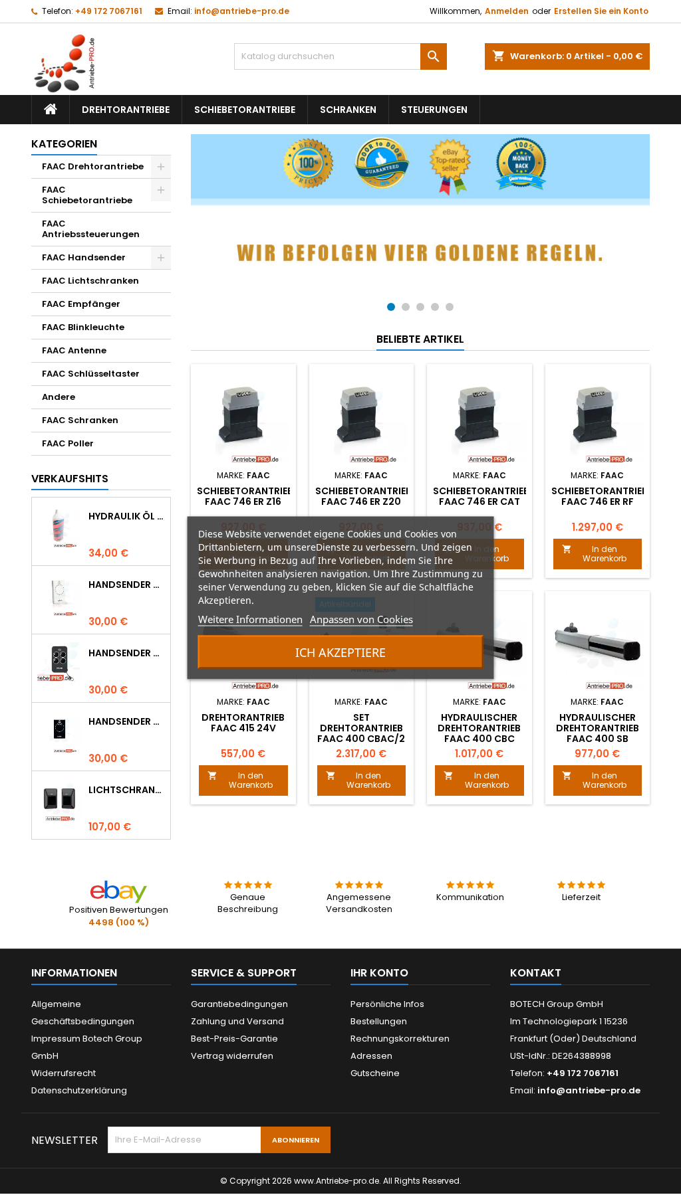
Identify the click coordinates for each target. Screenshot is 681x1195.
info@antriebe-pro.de (241, 11)
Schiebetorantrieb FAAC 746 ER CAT (481, 496)
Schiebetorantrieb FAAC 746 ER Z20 (363, 496)
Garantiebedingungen (239, 1004)
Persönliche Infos (387, 1004)
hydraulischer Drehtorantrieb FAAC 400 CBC (479, 728)
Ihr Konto (379, 972)
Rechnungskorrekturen (400, 1038)
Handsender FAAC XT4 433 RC (126, 653)
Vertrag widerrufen (232, 1056)
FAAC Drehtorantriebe (93, 166)
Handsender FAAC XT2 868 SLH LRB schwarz (126, 721)
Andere (58, 397)
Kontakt (535, 972)
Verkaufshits (69, 478)
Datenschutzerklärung (79, 1090)
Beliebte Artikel (420, 339)
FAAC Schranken (80, 420)
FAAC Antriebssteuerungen (91, 228)
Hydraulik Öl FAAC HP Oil (126, 516)
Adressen (371, 1056)
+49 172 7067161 (108, 11)
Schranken (348, 109)
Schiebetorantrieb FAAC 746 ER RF (599, 496)
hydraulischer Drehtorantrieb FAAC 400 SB (597, 728)
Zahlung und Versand (237, 1021)
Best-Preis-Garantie (234, 1038)
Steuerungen (434, 109)
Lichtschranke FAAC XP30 (126, 789)
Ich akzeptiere (340, 652)
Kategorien (64, 143)
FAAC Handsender (84, 257)
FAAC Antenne (74, 350)
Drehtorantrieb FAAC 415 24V (243, 723)
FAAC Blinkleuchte (83, 327)
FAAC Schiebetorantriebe (87, 195)
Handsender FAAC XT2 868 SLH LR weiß (126, 584)
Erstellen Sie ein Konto (601, 11)
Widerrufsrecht (63, 1073)
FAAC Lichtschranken (90, 280)
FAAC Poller (68, 443)
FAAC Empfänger (81, 304)
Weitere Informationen (250, 618)
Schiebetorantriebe (244, 109)
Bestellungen (378, 1021)
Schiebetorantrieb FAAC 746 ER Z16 (245, 496)
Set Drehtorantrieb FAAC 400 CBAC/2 (361, 728)
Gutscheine (375, 1073)
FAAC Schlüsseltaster (91, 373)
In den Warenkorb (594, 553)
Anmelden (507, 11)
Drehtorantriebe (126, 109)
